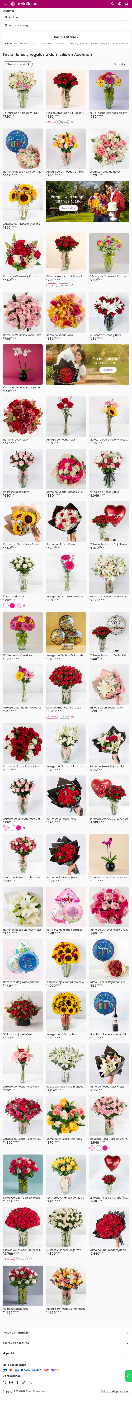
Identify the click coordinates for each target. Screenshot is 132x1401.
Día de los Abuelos (24, 43)
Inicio (8, 43)
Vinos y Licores (120, 43)
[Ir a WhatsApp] (128, 1376)
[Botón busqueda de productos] (112, 4)
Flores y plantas (78, 43)
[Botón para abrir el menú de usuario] (120, 4)
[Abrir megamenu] (5, 4)
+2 (72, 122)
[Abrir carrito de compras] (126, 4)
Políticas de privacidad (115, 1391)
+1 (24, 605)
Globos (94, 43)
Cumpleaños (45, 43)
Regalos (104, 43)
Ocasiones (61, 43)
